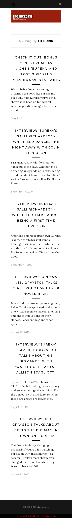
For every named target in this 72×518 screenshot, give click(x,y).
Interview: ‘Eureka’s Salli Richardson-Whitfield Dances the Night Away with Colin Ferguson (36, 142)
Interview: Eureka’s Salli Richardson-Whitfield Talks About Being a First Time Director (36, 215)
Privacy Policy (48, 515)
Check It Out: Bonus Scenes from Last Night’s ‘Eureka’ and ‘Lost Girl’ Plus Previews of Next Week (36, 69)
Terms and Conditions (27, 515)
